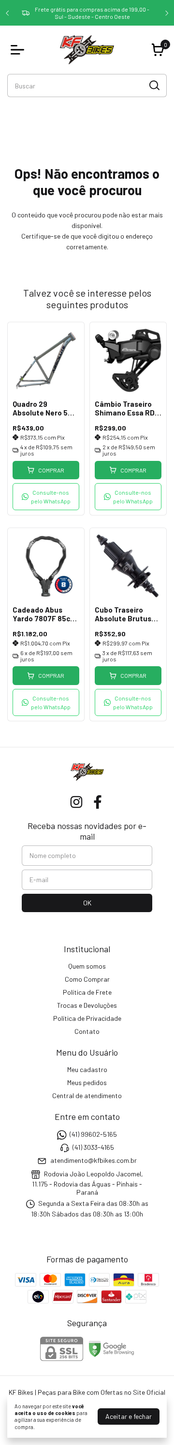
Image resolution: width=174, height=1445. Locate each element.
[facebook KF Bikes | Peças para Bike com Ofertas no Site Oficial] (97, 802)
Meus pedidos (87, 1082)
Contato (87, 1031)
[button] (46, 496)
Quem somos (87, 966)
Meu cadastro (87, 1069)
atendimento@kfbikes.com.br (93, 1161)
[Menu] (19, 50)
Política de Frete (87, 992)
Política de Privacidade (87, 1018)
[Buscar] (153, 85)
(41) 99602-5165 (93, 1134)
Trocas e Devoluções (87, 1005)
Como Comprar (87, 979)
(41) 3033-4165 (93, 1147)
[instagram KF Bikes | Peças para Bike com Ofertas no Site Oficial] (76, 802)
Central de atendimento (87, 1095)
